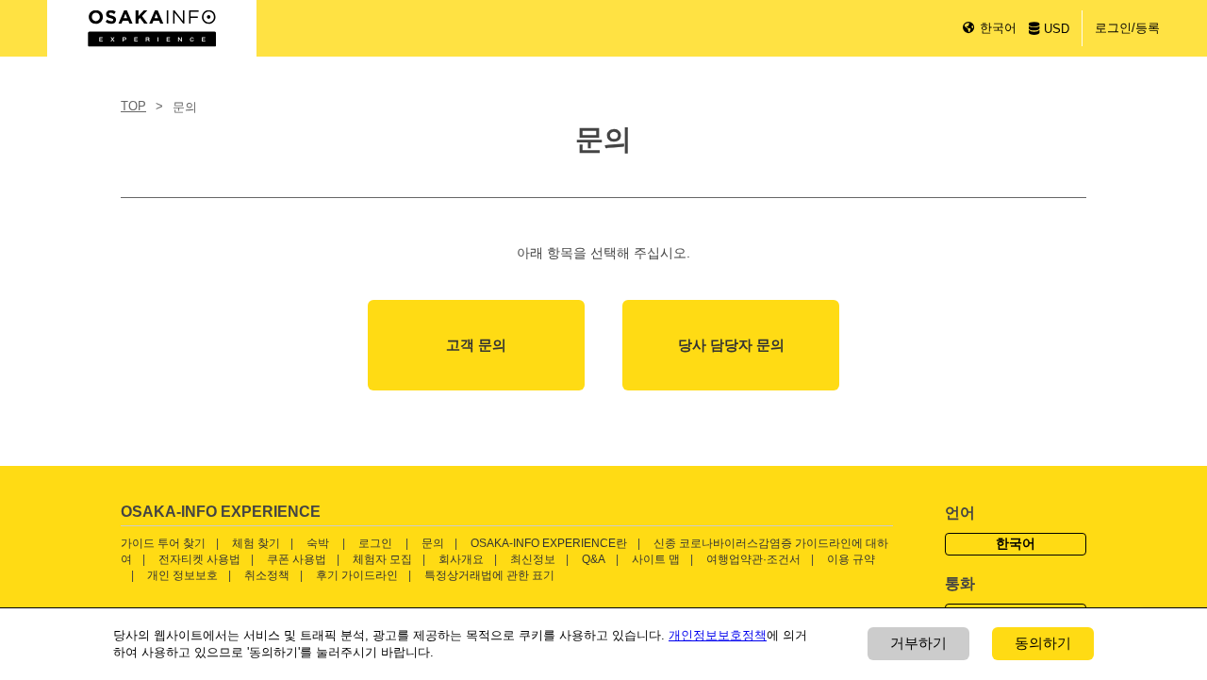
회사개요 (461, 559)
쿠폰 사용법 (296, 559)
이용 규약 (851, 559)
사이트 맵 (656, 559)
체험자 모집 (382, 559)
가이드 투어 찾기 (163, 543)
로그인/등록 (1127, 28)
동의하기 (1043, 643)
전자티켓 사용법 (199, 559)
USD (1056, 29)
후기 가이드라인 (357, 575)
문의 (433, 543)
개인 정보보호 (182, 575)
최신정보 (532, 559)
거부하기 (918, 643)
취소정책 (266, 575)
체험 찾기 (256, 543)
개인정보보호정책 (718, 635)
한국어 (998, 28)
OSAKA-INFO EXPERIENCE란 (549, 543)
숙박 (317, 543)
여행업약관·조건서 (753, 559)
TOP (133, 106)
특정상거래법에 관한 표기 (489, 575)
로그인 (375, 543)
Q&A (593, 559)
